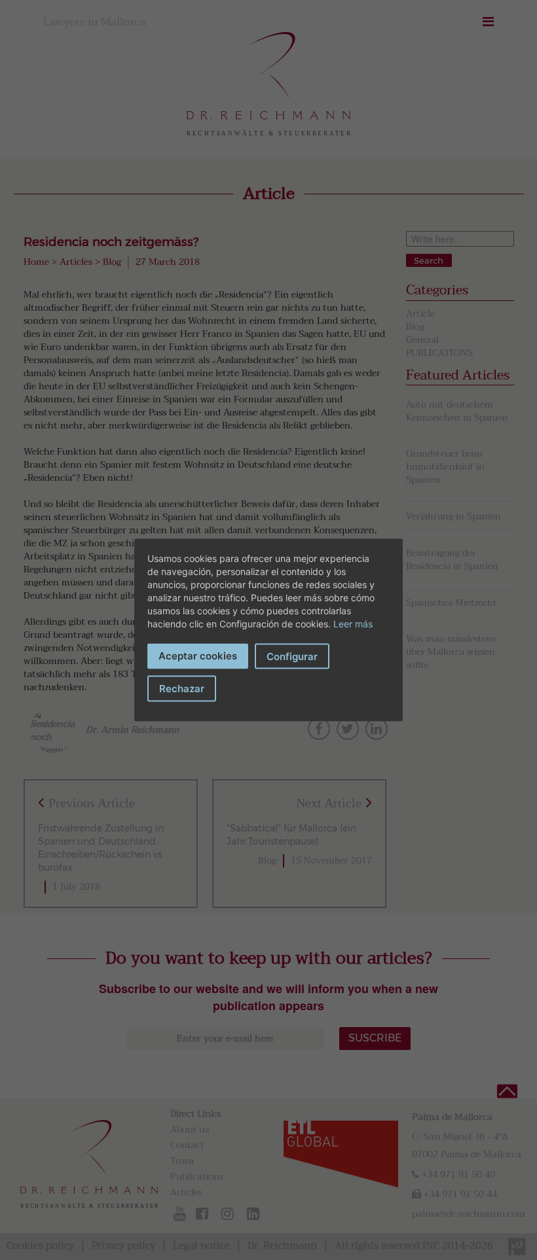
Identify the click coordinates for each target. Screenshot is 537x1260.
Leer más (353, 623)
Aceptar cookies (197, 656)
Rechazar (181, 688)
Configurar (292, 656)
